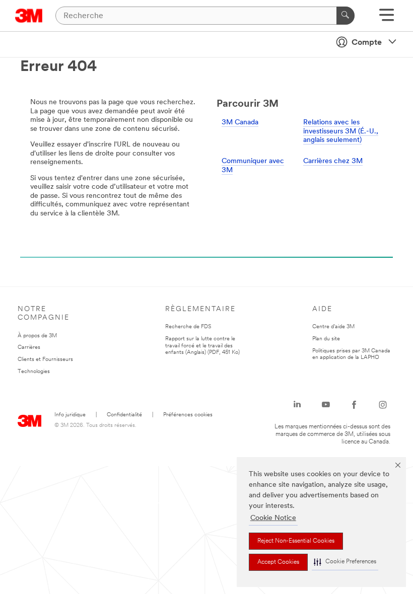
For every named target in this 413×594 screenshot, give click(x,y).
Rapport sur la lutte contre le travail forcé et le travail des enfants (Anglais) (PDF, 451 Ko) (202, 346)
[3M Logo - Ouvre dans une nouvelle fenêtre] (29, 15)
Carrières (29, 347)
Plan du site (326, 339)
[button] (345, 562)
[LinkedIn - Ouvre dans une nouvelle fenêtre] (297, 404)
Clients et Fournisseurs (45, 359)
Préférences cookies (188, 415)
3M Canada (240, 122)
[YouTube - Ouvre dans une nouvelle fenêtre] (325, 404)
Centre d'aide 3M (333, 327)
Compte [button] (367, 43)
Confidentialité (124, 415)
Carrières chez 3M (333, 161)
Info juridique (70, 415)
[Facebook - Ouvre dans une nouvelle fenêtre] (354, 404)
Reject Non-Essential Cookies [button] (295, 541)
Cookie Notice (273, 518)
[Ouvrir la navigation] (386, 18)
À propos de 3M (37, 336)
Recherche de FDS (188, 327)
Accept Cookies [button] (278, 562)
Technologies (34, 372)
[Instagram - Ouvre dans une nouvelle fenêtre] (382, 404)
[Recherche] (345, 16)
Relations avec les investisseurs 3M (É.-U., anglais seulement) (340, 131)
